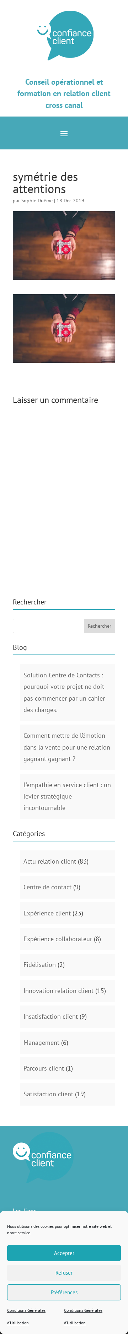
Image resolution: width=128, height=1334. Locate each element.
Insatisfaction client (50, 1016)
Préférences (64, 1292)
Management (41, 1042)
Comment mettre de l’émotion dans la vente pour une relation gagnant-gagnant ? (66, 747)
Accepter (64, 1253)
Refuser (64, 1272)
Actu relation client (49, 861)
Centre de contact (47, 887)
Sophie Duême (37, 200)
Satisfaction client (48, 1094)
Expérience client (47, 913)
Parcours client (43, 1068)
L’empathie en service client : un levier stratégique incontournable (67, 796)
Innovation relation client (58, 991)
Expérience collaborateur (57, 939)
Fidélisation (39, 964)
